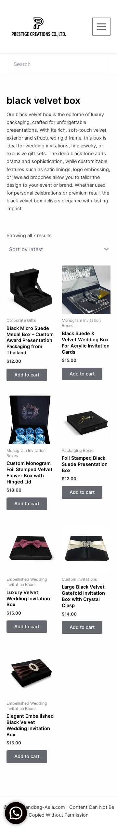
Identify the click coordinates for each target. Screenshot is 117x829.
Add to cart (26, 375)
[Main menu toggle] (101, 27)
